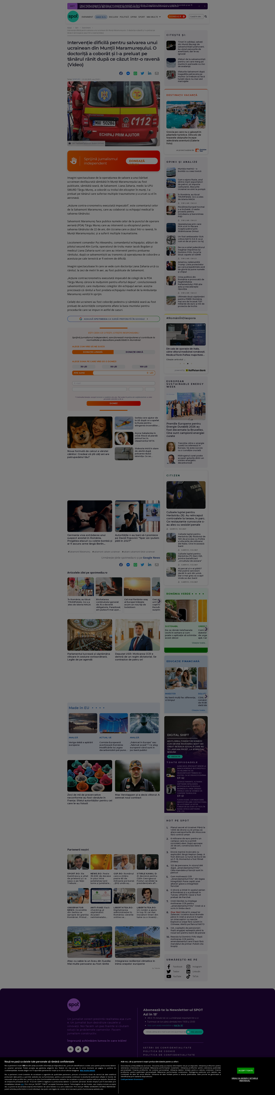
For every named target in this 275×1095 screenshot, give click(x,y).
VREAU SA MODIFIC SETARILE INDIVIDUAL (245, 1079)
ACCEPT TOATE (246, 1070)
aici (22, 1084)
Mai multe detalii (87, 1070)
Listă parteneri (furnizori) (132, 1079)
